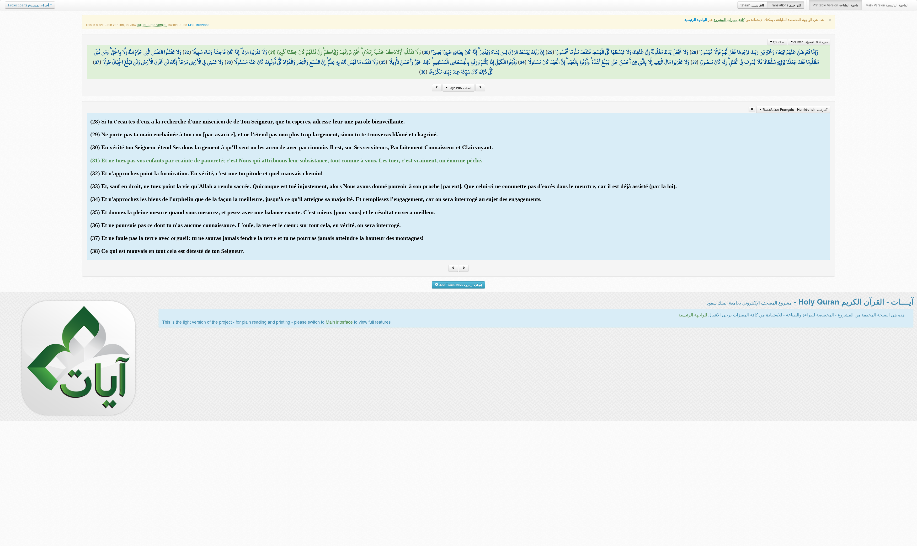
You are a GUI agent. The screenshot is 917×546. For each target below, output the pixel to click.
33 (694, 62)
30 (426, 52)
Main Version (887, 5)
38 (423, 72)
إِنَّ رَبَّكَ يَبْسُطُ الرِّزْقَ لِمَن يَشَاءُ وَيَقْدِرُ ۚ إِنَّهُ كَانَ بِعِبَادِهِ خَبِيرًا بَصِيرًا (487, 52)
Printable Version (835, 5)
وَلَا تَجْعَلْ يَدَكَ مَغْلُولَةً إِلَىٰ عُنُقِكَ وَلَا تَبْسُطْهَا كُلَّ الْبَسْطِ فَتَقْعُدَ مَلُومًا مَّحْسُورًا (621, 52)
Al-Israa (810, 42)
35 (383, 62)
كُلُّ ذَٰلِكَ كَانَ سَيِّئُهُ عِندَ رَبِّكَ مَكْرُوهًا (461, 72)
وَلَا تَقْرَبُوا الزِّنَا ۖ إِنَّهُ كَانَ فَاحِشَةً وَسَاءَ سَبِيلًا (229, 52)
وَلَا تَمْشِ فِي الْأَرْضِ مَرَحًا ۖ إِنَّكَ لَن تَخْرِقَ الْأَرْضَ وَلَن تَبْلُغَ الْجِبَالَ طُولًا (162, 62)
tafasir (752, 5)
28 (693, 52)
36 (228, 62)
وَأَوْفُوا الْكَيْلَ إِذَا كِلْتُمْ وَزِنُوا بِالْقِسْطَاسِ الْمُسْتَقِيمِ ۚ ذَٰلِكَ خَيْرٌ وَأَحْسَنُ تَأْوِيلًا (453, 62)
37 (97, 62)
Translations (785, 5)
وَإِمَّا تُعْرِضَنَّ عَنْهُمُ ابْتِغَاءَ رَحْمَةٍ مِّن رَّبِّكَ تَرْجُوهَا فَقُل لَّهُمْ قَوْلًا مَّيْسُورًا (758, 52)
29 (549, 52)
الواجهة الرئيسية (695, 19)
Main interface (198, 24)
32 (186, 52)
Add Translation (460, 285)
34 (522, 62)
